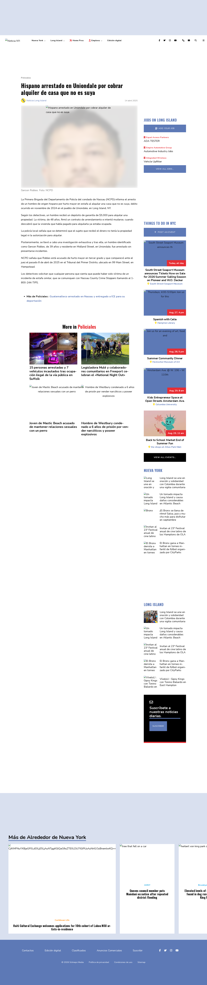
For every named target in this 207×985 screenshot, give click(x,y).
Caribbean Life (62, 920)
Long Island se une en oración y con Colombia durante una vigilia (172, 482)
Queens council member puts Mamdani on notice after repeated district (147, 894)
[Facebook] (160, 40)
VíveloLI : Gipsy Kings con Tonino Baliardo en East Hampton (173, 682)
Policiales (26, 77)
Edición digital (114, 40)
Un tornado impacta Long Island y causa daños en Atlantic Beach (171, 498)
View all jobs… (165, 168)
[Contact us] (183, 40)
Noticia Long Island (36, 100)
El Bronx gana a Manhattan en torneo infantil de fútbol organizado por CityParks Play (173, 549)
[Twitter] (164, 40)
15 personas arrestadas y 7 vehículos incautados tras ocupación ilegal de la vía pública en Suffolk (52, 373)
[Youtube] (175, 40)
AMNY (147, 885)
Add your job (167, 128)
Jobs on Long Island (160, 120)
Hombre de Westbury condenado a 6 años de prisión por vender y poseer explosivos (105, 428)
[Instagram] (170, 40)
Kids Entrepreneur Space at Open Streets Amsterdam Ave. (165, 401)
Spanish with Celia (165, 320)
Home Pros (78, 40)
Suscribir (158, 726)
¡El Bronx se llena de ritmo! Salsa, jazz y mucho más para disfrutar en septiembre (173, 515)
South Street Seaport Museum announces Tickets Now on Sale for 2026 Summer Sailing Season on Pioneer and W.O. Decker (165, 276)
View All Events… (165, 457)
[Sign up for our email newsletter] (189, 40)
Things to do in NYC (160, 223)
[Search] (196, 40)
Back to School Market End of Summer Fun (165, 443)
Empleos (95, 40)
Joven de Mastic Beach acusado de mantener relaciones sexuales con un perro (53, 427)
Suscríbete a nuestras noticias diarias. (163, 711)
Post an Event (166, 232)
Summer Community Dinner (165, 359)
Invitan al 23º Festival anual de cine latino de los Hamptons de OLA (173, 531)
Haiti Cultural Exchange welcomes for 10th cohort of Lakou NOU (62, 927)
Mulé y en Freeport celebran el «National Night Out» (104, 371)
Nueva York (37, 40)
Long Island (56, 40)
